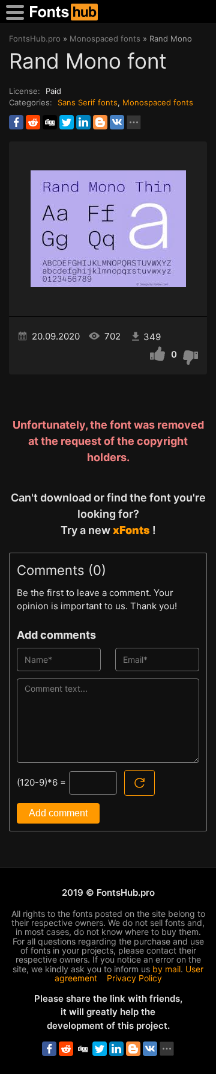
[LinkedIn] (83, 122)
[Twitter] (66, 122)
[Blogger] (100, 122)
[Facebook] (16, 122)
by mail (166, 969)
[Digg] (50, 122)
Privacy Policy (134, 978)
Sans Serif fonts (88, 102)
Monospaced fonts (157, 102)
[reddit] (33, 122)
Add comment (58, 813)
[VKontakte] (117, 122)
